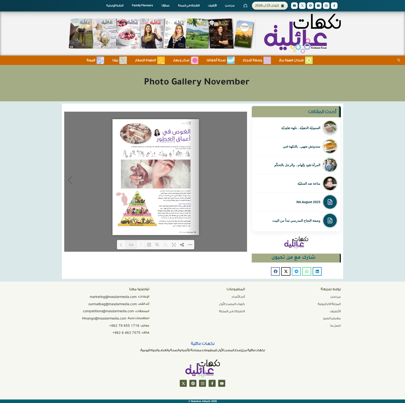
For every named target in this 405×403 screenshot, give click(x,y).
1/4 (131, 245)
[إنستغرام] (202, 383)
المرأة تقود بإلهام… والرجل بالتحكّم (297, 165)
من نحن (229, 5)
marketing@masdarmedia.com (113, 297)
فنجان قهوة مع (291, 60)
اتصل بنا (335, 325)
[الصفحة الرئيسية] (245, 5)
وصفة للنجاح (252, 60)
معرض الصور (332, 318)
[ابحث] (399, 60)
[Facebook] (334, 5)
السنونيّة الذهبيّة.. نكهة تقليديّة (300, 128)
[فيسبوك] (212, 383)
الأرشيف (212, 5)
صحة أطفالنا (216, 60)
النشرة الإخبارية (115, 5)
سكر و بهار (181, 60)
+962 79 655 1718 (124, 325)
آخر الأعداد (238, 296)
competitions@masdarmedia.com (108, 311)
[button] (317, 271)
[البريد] (318, 5)
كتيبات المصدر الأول (232, 304)
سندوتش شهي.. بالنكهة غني (301, 146)
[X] (302, 5)
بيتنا (115, 60)
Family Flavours (142, 5)
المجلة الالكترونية (329, 304)
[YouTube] (294, 5)
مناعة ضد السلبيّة (308, 183)
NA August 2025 (308, 202)
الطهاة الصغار (145, 60)
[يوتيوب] (221, 383)
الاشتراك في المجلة (189, 5)
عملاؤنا (165, 5)
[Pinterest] (310, 5)
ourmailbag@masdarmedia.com (112, 304)
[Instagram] (326, 5)
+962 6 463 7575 (126, 333)
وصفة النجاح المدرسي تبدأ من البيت (296, 220)
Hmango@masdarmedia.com (104, 318)
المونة (90, 60)
